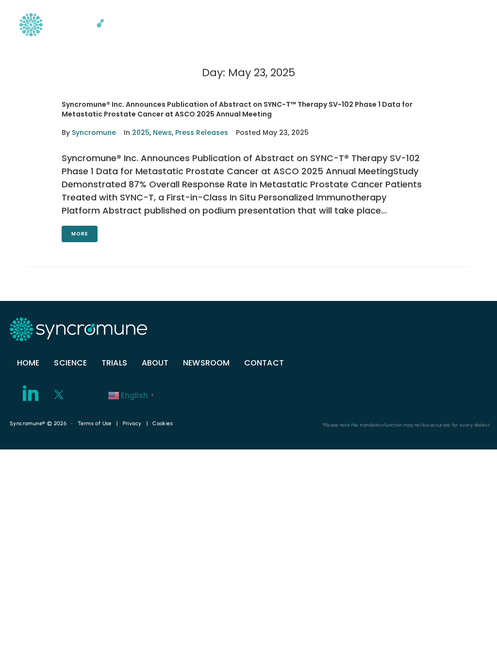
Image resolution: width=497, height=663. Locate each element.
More (79, 233)
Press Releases (201, 132)
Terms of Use (95, 423)
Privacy (132, 423)
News (162, 132)
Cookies (162, 423)
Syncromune (94, 132)
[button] (458, 23)
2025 (140, 132)
